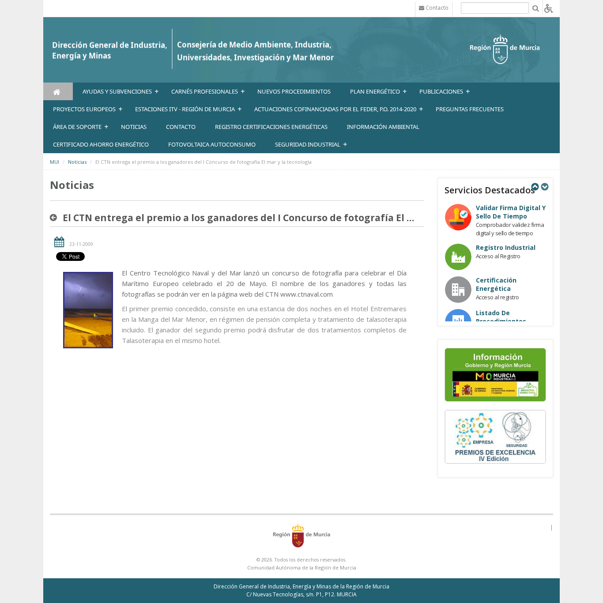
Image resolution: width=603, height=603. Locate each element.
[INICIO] (58, 91)
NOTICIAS (134, 127)
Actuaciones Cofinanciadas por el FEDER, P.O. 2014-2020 (335, 109)
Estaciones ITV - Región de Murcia (185, 109)
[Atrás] (55, 218)
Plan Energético (375, 91)
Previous (534, 186)
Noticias (77, 161)
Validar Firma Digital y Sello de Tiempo (511, 212)
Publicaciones (441, 91)
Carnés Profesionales (204, 91)
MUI (54, 161)
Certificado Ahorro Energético (101, 144)
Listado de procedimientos (501, 317)
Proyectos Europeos (84, 109)
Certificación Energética (496, 284)
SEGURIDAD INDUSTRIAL (307, 144)
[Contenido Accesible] (548, 7)
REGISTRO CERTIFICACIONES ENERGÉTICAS (271, 127)
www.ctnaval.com (306, 294)
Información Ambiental (383, 127)
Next (544, 186)
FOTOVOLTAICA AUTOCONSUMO (212, 144)
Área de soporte (77, 127)
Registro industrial (505, 247)
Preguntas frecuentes (470, 109)
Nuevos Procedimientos (294, 91)
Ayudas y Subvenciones (117, 91)
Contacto (181, 127)
